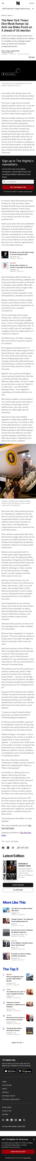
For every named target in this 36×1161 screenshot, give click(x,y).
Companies (13, 269)
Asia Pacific (13, 257)
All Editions (18, 890)
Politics (3, 15)
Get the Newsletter (18, 187)
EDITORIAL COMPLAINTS (11, 1099)
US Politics (9, 1022)
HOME (4, 1082)
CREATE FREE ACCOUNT (18, 1151)
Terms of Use (6, 1111)
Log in (31, 3)
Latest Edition (18, 885)
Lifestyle (14, 923)
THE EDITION (6, 1085)
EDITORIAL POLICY (8, 1096)
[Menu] (3, 3)
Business (13, 913)
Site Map (5, 1114)
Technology (14, 841)
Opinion (8, 996)
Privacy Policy (28, 191)
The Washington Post (17, 934)
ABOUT (4, 1089)
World (10, 15)
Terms (21, 191)
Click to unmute (10, 74)
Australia (14, 958)
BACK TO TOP (17, 1043)
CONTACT (5, 1092)
